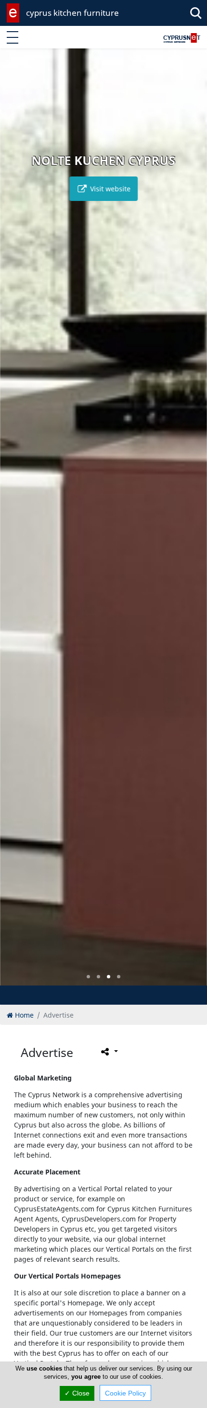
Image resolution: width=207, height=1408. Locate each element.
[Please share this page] (108, 1052)
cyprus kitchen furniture (72, 12)
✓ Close (77, 1393)
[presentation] (16, 524)
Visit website (109, 188)
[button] (88, 977)
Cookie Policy (125, 1393)
